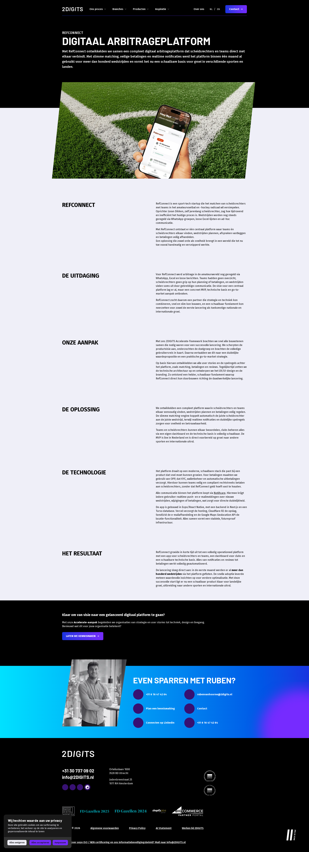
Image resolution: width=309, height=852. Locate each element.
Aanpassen (60, 842)
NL (211, 9)
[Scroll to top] (291, 834)
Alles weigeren (17, 842)
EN (218, 9)
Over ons (199, 9)
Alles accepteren (40, 842)
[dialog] (37, 831)
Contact (234, 9)
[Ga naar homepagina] (72, 9)
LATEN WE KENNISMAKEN (81, 636)
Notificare (219, 492)
